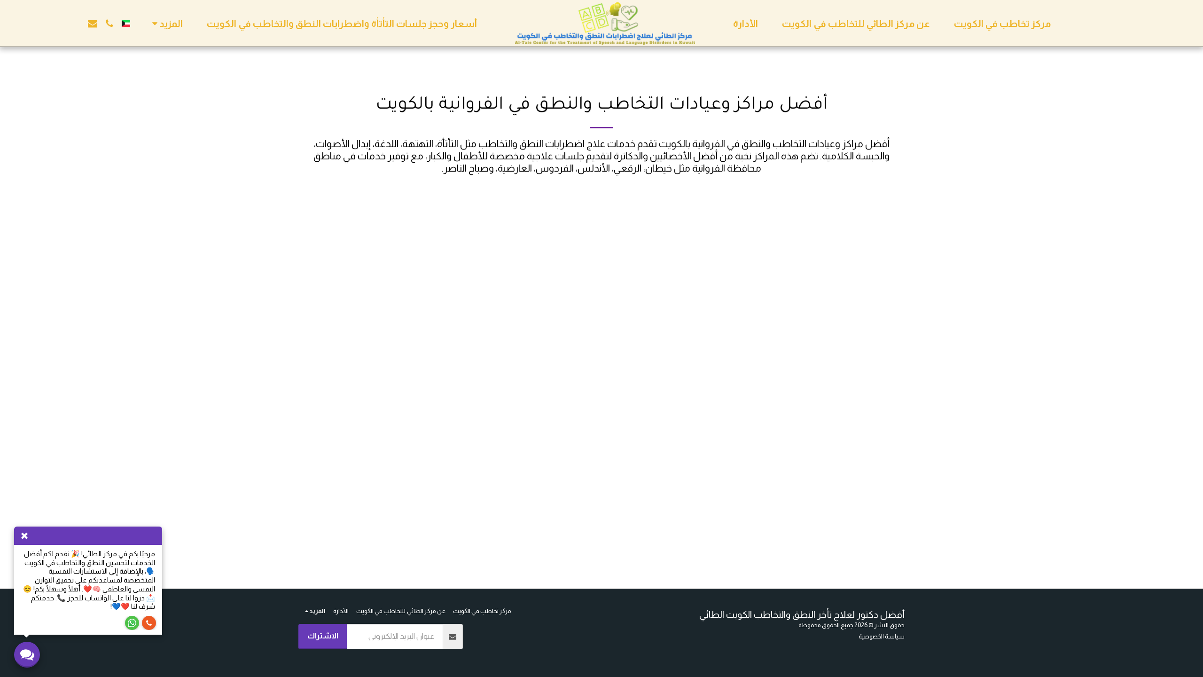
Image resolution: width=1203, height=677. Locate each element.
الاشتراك (322, 635)
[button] (109, 23)
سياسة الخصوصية (882, 636)
